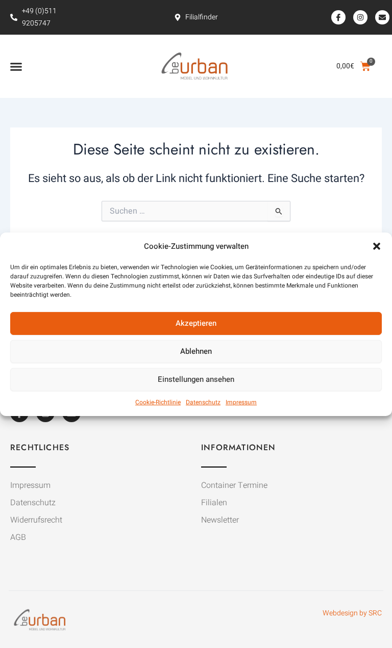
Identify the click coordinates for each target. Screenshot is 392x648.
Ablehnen (196, 351)
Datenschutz (203, 402)
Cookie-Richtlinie (158, 402)
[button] (377, 246)
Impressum (241, 402)
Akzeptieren (196, 323)
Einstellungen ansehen (196, 379)
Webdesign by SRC (352, 613)
